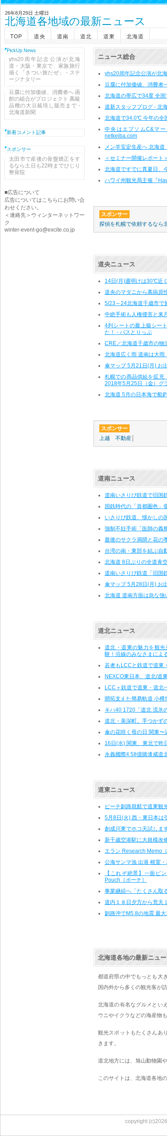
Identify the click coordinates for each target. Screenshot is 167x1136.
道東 (109, 36)
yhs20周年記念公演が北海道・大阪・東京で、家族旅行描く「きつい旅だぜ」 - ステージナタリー (44, 69)
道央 (39, 36)
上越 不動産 (115, 438)
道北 (86, 36)
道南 (63, 36)
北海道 (135, 36)
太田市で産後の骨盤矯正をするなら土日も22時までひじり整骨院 (44, 165)
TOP (16, 36)
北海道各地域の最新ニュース (75, 22)
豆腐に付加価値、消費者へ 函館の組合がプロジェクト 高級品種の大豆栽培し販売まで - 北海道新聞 (44, 102)
